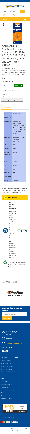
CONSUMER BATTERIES (8, 372)
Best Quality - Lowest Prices (15, 1)
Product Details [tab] (6, 107)
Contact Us (24, 15)
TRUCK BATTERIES (6, 369)
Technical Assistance (7, 395)
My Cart (16, 15)
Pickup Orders (5, 387)
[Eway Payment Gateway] (15, 408)
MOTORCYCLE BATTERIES (8, 363)
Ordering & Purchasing (7, 390)
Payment (3, 393)
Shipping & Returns (6, 384)
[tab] (3, 24)
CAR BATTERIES (6, 360)
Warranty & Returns (6, 398)
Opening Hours (5, 381)
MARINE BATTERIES (7, 366)
